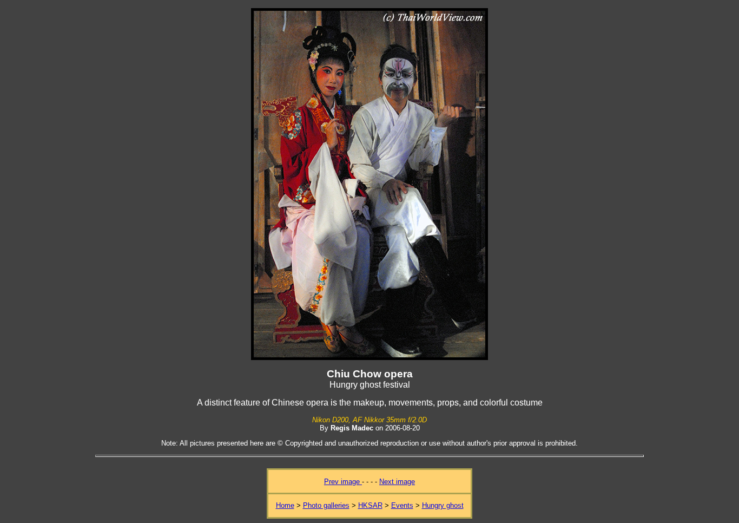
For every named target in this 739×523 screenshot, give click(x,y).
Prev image (343, 482)
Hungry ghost (443, 505)
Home (285, 505)
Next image (397, 482)
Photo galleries (326, 505)
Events (402, 505)
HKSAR (370, 505)
